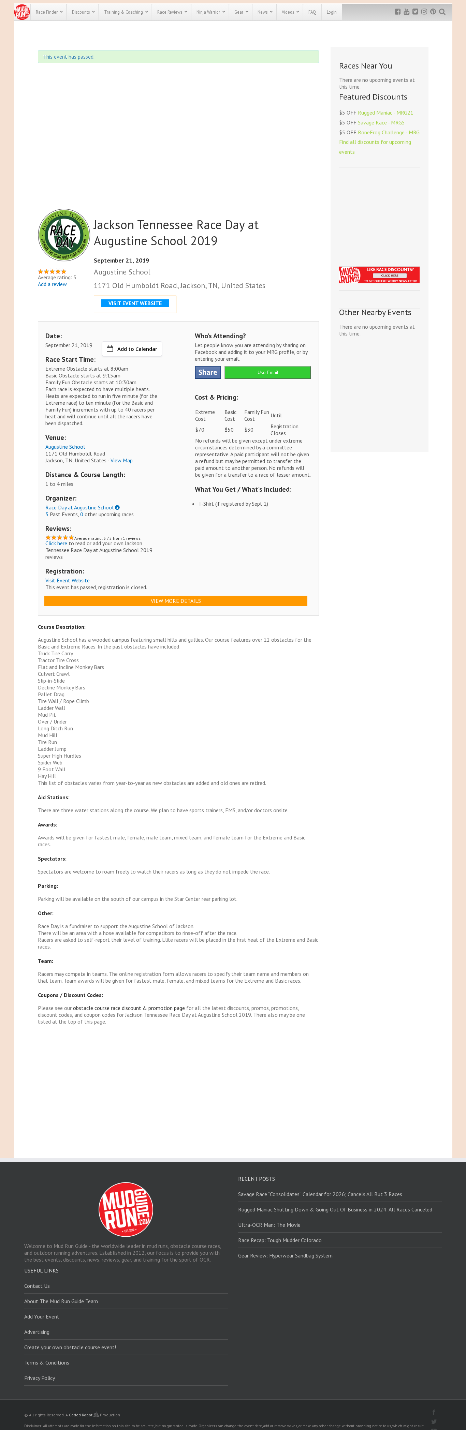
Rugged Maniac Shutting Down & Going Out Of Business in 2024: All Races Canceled (335, 1209)
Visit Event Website (67, 580)
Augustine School (65, 446)
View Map (122, 460)
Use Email (268, 372)
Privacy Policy (39, 1377)
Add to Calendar (137, 348)
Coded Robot (81, 1414)
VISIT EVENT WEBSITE (135, 303)
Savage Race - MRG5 (381, 122)
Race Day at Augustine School (79, 507)
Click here (56, 543)
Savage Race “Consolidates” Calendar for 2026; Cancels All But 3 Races (320, 1194)
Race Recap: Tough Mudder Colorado (280, 1240)
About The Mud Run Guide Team (61, 1301)
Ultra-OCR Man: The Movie (269, 1224)
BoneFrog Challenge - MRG (389, 132)
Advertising (36, 1331)
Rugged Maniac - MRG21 (385, 112)
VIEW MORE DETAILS (176, 600)
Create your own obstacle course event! (70, 1347)
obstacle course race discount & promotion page (129, 1007)
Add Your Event (41, 1316)
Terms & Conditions (46, 1362)
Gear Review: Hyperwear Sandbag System (285, 1255)
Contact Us (37, 1285)
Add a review (52, 284)
